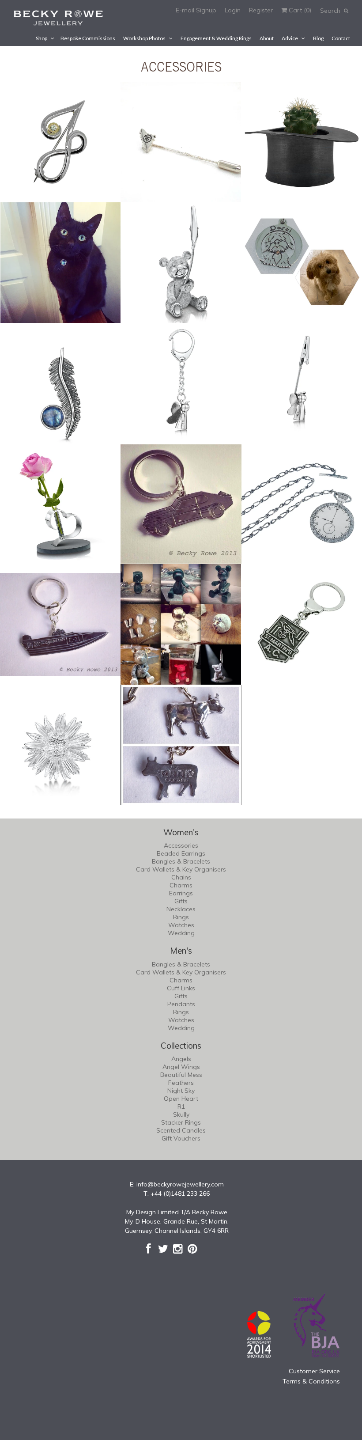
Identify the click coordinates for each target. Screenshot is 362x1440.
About (267, 38)
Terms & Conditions (311, 1381)
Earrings (181, 893)
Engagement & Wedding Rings (216, 38)
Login (233, 10)
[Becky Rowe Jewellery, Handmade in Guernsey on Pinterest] (192, 1248)
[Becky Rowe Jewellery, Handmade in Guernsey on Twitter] (163, 1248)
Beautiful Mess (181, 1075)
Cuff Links (181, 988)
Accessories (181, 845)
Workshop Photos (144, 38)
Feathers (181, 1083)
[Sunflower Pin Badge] (60, 745)
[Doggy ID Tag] (301, 262)
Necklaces (181, 909)
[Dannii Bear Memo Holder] (181, 262)
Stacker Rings (181, 1122)
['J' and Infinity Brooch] (60, 142)
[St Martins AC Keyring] (301, 624)
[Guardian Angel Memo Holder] (301, 383)
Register (261, 10)
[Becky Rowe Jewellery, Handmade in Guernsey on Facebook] (148, 1248)
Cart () (299, 10)
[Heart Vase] (60, 503)
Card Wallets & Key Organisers (181, 869)
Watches (181, 925)
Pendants (181, 1004)
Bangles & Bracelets (181, 861)
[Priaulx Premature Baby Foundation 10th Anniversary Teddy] (181, 624)
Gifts (181, 901)
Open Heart (181, 1099)
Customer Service (314, 1371)
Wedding (181, 933)
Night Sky (181, 1091)
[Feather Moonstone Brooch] (60, 383)
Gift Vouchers (181, 1138)
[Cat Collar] (60, 262)
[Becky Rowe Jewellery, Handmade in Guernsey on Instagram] (177, 1248)
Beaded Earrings (181, 853)
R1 (181, 1106)
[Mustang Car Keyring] (181, 503)
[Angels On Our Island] (181, 142)
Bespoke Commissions (87, 38)
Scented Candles (181, 1130)
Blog (318, 38)
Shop (41, 38)
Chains (181, 877)
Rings (181, 917)
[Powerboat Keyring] (60, 624)
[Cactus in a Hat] (301, 142)
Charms (181, 885)
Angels (181, 1059)
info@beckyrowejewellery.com (180, 1184)
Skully (181, 1114)
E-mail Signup (196, 10)
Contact (341, 38)
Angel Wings (181, 1067)
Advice (290, 38)
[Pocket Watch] (301, 503)
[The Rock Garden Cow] (181, 745)
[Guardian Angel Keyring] (181, 383)
